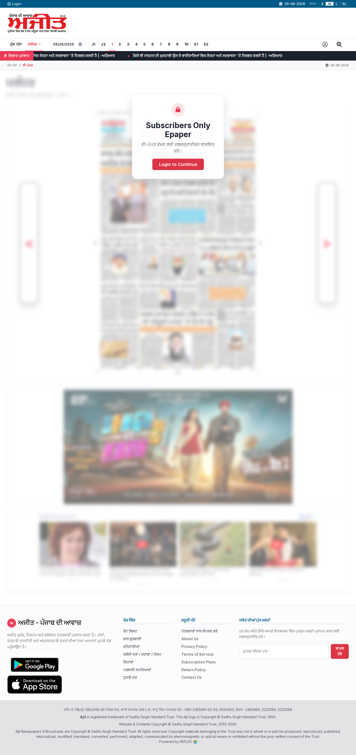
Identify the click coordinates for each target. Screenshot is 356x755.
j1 (93, 44)
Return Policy (193, 670)
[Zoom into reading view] (339, 45)
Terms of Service (197, 654)
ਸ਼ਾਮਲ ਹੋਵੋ (340, 651)
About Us (190, 639)
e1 (196, 44)
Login (16, 4)
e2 (206, 44)
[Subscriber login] (325, 45)
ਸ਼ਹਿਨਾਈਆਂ (131, 646)
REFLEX (186, 741)
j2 (103, 44)
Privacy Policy (194, 646)
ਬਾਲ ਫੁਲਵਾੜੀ (132, 639)
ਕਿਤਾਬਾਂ (128, 662)
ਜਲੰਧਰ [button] (32, 44)
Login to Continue (178, 164)
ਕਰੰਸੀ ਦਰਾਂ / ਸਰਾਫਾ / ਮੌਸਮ (142, 654)
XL (344, 4)
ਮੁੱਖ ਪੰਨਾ (16, 44)
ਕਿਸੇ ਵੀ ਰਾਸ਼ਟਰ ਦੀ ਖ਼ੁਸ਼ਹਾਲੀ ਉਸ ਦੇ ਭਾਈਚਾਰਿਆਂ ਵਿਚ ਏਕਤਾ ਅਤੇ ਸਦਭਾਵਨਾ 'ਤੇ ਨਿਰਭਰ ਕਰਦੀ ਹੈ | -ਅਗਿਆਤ (134, 55)
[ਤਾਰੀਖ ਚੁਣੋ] (80, 44)
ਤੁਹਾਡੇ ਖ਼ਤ (130, 677)
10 (187, 44)
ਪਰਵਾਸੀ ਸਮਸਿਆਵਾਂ (137, 670)
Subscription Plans (198, 662)
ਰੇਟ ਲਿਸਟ (130, 631)
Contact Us (191, 677)
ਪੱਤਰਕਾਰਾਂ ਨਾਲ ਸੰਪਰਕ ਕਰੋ (199, 631)
